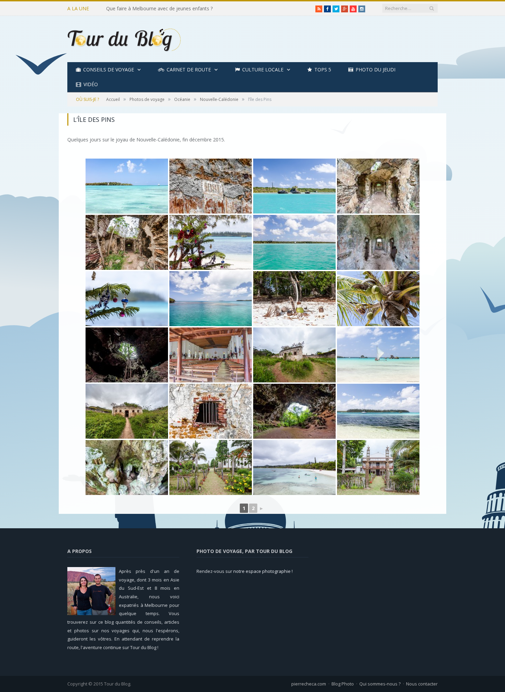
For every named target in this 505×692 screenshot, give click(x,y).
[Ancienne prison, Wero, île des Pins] (378, 186)
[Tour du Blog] (124, 39)
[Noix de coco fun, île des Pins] (294, 298)
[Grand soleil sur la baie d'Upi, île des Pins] (378, 354)
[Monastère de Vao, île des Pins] (378, 467)
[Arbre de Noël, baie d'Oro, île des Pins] (210, 242)
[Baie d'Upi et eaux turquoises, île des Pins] (127, 186)
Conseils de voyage (108, 69)
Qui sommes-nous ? (380, 684)
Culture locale (262, 69)
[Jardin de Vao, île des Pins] (210, 467)
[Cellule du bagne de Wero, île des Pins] (378, 242)
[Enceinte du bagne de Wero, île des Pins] (294, 354)
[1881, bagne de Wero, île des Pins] (210, 186)
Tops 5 (322, 69)
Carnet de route (189, 69)
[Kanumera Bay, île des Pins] (294, 467)
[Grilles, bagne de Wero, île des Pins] (210, 411)
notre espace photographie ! (263, 571)
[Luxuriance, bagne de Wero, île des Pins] (127, 411)
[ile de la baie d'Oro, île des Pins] (378, 411)
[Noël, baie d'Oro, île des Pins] (127, 298)
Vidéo (90, 84)
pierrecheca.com (308, 684)
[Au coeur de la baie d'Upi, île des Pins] (294, 186)
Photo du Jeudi (375, 69)
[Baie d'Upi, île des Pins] (294, 242)
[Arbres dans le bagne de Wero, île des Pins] (127, 242)
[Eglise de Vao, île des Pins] (210, 354)
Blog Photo (343, 684)
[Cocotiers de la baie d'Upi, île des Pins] (378, 298)
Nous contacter (422, 684)
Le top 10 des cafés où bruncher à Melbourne (157, 8)
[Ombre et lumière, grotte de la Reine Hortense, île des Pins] (127, 354)
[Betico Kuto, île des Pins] (210, 298)
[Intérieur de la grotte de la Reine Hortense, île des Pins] (127, 467)
